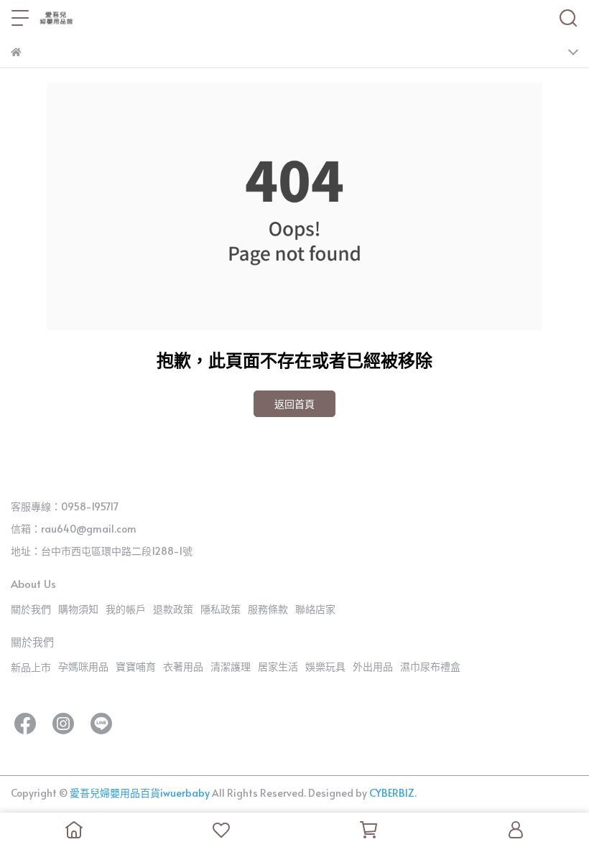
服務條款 (268, 609)
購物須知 (78, 609)
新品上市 (31, 667)
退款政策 (173, 609)
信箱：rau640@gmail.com (73, 528)
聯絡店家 (315, 609)
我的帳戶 (126, 609)
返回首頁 (294, 404)
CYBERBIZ (391, 793)
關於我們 (31, 609)
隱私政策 (220, 609)
